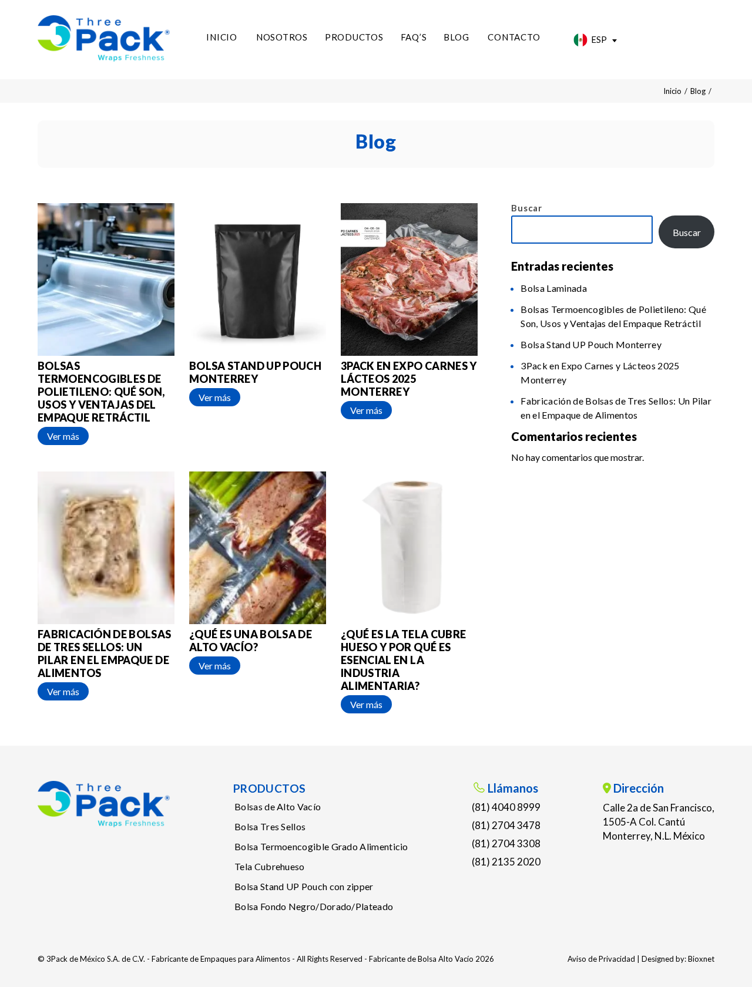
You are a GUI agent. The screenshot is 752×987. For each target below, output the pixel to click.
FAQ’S (414, 37)
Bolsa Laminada (553, 288)
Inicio (221, 37)
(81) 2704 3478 (506, 825)
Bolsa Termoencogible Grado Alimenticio (321, 846)
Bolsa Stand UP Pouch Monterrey (591, 344)
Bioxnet (701, 959)
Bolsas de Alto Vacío (277, 806)
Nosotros (282, 37)
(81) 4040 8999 (506, 807)
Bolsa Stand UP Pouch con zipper (304, 886)
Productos (354, 37)
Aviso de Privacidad (601, 959)
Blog (456, 37)
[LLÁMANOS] (684, 37)
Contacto (514, 37)
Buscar (526, 208)
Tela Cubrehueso (269, 866)
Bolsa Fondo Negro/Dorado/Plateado (313, 906)
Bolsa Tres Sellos (270, 826)
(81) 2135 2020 (506, 861)
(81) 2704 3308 (506, 843)
